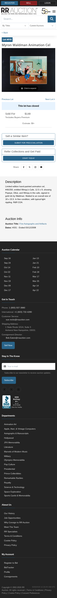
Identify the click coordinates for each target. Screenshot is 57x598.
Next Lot (49, 99)
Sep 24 (7, 263)
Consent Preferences (31, 593)
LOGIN (47, 3)
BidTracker (9, 567)
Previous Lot (7, 99)
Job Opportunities (12, 518)
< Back (5, 33)
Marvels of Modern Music (15, 451)
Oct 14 (7, 267)
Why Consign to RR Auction (17, 522)
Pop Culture (9, 464)
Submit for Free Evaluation (28, 143)
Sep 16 (7, 258)
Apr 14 (36, 285)
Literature (8, 447)
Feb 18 (36, 272)
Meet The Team (11, 527)
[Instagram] (35, 167)
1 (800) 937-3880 (17, 307)
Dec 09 (7, 285)
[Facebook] (23, 167)
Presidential (9, 469)
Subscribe (8, 380)
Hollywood (9, 438)
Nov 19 (7, 281)
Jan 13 (36, 258)
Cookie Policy (10, 540)
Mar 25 (36, 281)
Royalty (7, 482)
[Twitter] (29, 167)
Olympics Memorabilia (14, 460)
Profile (7, 572)
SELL (28, 3)
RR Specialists (10, 531)
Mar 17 (36, 276)
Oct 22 (7, 272)
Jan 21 (36, 263)
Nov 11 (7, 276)
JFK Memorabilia (12, 442)
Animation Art (10, 424)
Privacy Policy (10, 545)
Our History (9, 513)
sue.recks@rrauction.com (18, 319)
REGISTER (9, 3)
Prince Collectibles (12, 473)
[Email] (41, 167)
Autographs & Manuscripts (16, 433)
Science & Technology (14, 487)
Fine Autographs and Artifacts (33, 224)
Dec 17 (7, 290)
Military (7, 456)
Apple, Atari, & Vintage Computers (20, 429)
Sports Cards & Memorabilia (17, 495)
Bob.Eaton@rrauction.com (18, 338)
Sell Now (8, 345)
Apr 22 (36, 290)
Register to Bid (11, 563)
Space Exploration (12, 492)
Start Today (28, 158)
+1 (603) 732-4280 (23, 312)
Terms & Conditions (13, 536)
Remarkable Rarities (13, 478)
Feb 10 (36, 267)
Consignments (10, 576)
